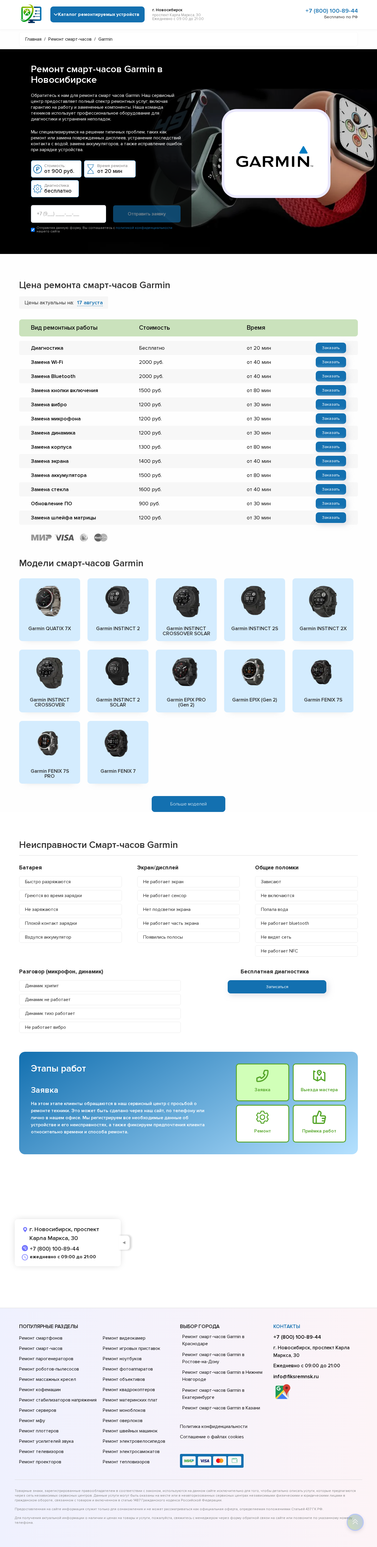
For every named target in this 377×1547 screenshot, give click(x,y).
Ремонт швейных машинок (130, 1431)
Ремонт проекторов (40, 1462)
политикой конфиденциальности (144, 228)
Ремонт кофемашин (40, 1390)
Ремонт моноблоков (124, 1410)
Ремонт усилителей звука (46, 1441)
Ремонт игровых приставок (131, 1348)
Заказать (331, 347)
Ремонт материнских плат (130, 1400)
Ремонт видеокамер (124, 1338)
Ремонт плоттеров (39, 1431)
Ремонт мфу (32, 1421)
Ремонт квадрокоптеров (129, 1390)
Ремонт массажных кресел (47, 1379)
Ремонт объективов (124, 1379)
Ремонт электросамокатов (131, 1451)
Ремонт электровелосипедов (134, 1441)
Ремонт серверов (37, 1410)
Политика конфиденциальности (213, 1426)
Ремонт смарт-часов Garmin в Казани (221, 1408)
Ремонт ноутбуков (122, 1359)
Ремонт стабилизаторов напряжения (58, 1400)
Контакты (286, 1326)
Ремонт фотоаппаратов (128, 1369)
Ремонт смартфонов (40, 1338)
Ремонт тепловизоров (126, 1462)
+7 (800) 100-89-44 (331, 11)
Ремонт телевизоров (41, 1451)
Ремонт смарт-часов (40, 1348)
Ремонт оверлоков (123, 1421)
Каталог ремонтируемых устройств (98, 14)
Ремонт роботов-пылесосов (49, 1369)
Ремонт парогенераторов (46, 1359)
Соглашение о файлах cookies (212, 1437)
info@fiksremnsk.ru (296, 1376)
